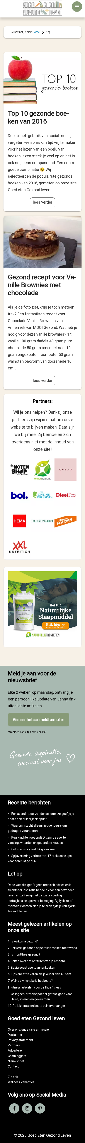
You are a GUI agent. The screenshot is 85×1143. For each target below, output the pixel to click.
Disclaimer (15, 1035)
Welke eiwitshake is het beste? (32, 980)
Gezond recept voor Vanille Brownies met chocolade (42, 285)
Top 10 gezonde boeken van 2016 (38, 117)
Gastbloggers (17, 1056)
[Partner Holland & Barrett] (42, 521)
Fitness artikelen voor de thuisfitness (36, 987)
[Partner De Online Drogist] (42, 495)
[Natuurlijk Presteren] (42, 639)
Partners (14, 1045)
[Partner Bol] (19, 495)
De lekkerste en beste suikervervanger (39, 1005)
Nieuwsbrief (16, 1061)
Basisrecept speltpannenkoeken (33, 967)
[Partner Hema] (19, 521)
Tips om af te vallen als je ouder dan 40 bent (41, 974)
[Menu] (76, 6)
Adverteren (16, 1050)
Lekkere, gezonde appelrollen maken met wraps (44, 948)
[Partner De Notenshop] (19, 469)
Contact (13, 1066)
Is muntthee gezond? (25, 954)
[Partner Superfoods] (65, 521)
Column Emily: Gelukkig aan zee (33, 849)
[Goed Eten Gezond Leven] (42, 8)
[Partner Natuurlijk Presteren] (42, 469)
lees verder (42, 202)
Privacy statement (20, 1040)
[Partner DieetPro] (65, 495)
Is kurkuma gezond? (25, 941)
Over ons (14, 1029)
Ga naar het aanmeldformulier (38, 719)
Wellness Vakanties (21, 1082)
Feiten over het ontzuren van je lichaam (38, 961)
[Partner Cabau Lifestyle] (65, 469)
